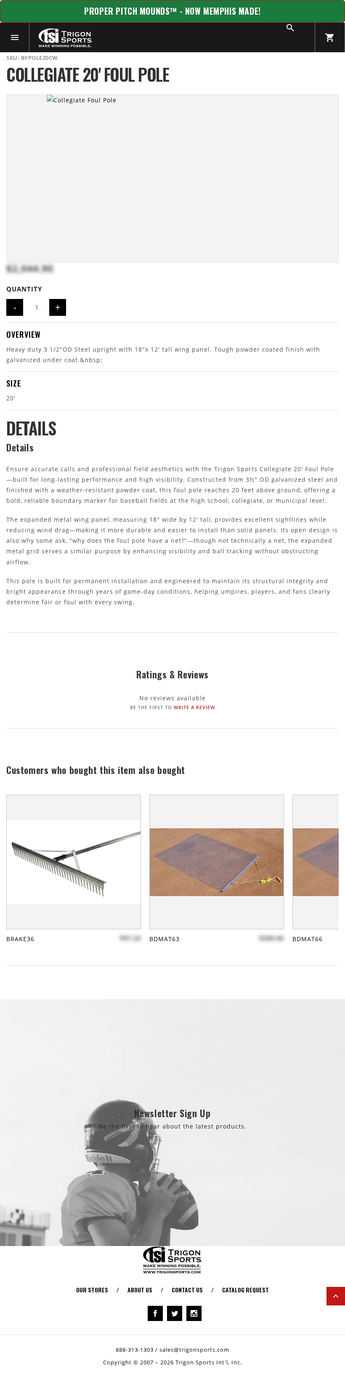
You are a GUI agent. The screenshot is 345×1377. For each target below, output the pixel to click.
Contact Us (187, 1289)
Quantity (24, 289)
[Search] (300, 37)
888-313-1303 (135, 1349)
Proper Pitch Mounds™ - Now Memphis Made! (172, 11)
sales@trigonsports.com (194, 1349)
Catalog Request (245, 1289)
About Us (139, 1289)
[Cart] (330, 37)
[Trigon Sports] (65, 37)
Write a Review (194, 707)
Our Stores (92, 1289)
